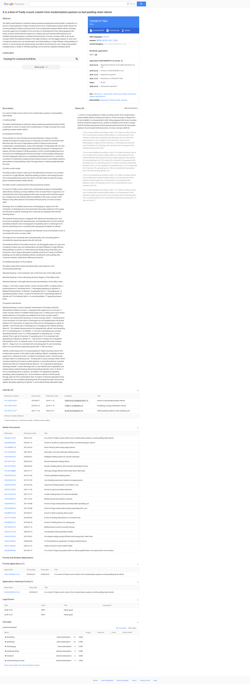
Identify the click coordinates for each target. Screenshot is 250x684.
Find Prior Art (114, 30)
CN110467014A (10, 406)
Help (155, 680)
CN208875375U (10, 513)
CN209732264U (10, 475)
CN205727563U (10, 490)
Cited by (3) (97, 94)
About (95, 680)
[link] (9, 637)
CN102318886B (10, 471)
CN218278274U (10, 527)
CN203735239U (10, 485)
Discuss (124, 100)
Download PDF (98, 30)
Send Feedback (107, 680)
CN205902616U (10, 480)
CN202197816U (10, 536)
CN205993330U (10, 508)
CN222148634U (10, 546)
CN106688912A (10, 447)
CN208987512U (10, 522)
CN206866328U (10, 443)
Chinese (106, 37)
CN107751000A (10, 518)
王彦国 (115, 40)
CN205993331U (10, 504)
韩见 (110, 40)
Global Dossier (114, 100)
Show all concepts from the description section (22, 665)
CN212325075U (10, 494)
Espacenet (104, 100)
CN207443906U (10, 541)
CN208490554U (10, 550)
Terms (134, 680)
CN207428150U (10, 457)
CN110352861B (10, 452)
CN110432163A (10, 401)
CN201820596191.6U (12, 574)
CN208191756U (10, 438)
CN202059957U (10, 499)
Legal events (107, 94)
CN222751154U (10, 532)
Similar (127, 30)
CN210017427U (10, 461)
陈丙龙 (105, 40)
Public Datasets (122, 680)
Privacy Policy (145, 680)
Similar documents (120, 94)
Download (122, 628)
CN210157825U (10, 466)
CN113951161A (10, 411)
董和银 (99, 40)
